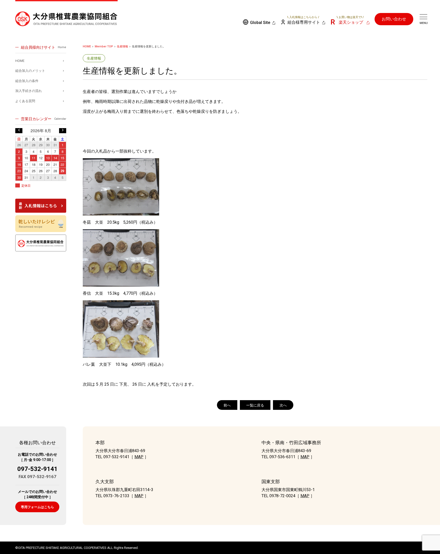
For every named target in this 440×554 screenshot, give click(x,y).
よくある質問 (25, 101)
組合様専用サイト (303, 20)
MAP (138, 456)
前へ (227, 405)
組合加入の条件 (26, 81)
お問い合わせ (394, 19)
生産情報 (122, 46)
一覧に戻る (255, 405)
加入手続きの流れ (28, 91)
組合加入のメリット (30, 71)
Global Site (260, 22)
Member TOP (104, 46)
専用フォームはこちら (37, 507)
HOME (87, 46)
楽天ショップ (350, 20)
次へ (283, 405)
